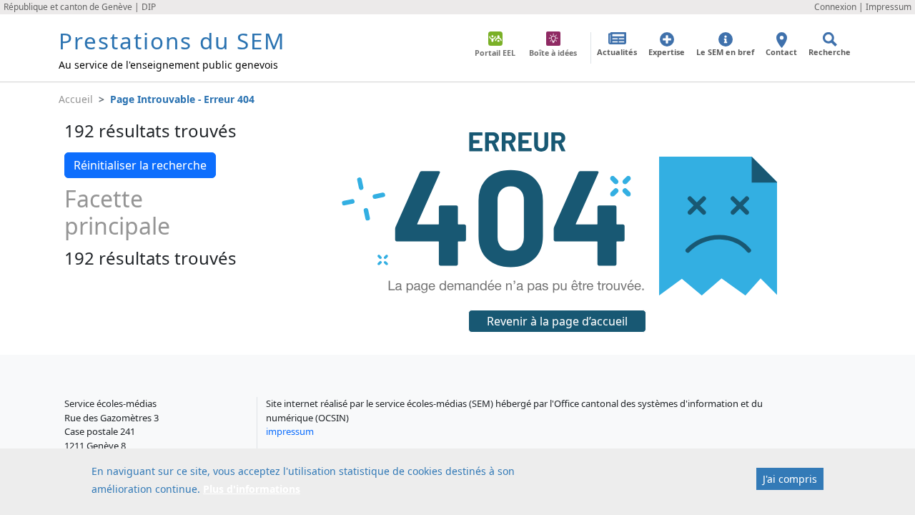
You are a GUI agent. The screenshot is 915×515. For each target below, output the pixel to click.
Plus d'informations (251, 488)
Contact (781, 51)
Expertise (666, 51)
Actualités (617, 51)
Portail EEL (495, 53)
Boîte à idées (553, 53)
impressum (290, 431)
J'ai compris (790, 479)
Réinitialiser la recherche (140, 165)
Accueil (76, 99)
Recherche (829, 51)
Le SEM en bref (725, 51)
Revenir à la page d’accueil (557, 321)
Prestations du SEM (172, 40)
